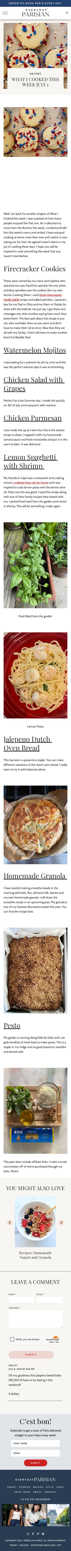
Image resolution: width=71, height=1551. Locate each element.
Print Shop (22, 1492)
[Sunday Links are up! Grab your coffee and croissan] (35, 1515)
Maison (38, 1487)
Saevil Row (49, 1545)
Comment (15, 1308)
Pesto (12, 1025)
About (37, 1492)
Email (40, 1294)
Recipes (35, 73)
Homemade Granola (35, 875)
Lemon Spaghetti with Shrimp (31, 461)
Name (12, 1294)
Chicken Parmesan (33, 417)
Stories (25, 1487)
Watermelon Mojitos (35, 349)
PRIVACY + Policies (19, 1545)
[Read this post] (35, 1222)
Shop (60, 1487)
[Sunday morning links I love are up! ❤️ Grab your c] (13, 1515)
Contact (51, 1492)
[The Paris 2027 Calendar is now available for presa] (58, 1515)
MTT (59, 1545)
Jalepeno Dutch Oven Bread (28, 743)
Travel (12, 1487)
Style (50, 1487)
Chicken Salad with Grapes (34, 384)
